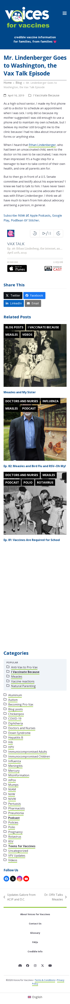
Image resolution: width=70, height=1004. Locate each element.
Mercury (14, 771)
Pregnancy (15, 832)
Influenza (51, 401)
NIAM (12, 789)
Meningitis (15, 766)
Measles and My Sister (20, 392)
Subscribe (10, 215)
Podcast (29, 408)
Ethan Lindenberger (42, 145)
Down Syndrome (19, 733)
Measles (11, 335)
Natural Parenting (23, 686)
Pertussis (14, 804)
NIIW (11, 794)
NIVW (12, 799)
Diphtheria (15, 723)
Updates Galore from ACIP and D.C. (20, 897)
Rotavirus (45, 482)
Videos (27, 335)
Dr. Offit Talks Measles (53, 897)
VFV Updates (16, 856)
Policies (13, 822)
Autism (13, 700)
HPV (11, 747)
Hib (10, 742)
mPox (12, 780)
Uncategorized (18, 851)
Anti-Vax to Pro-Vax (24, 667)
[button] (65, 13)
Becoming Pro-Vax (20, 704)
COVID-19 (14, 719)
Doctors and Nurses (21, 401)
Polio (28, 482)
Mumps (13, 785)
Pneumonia (16, 813)
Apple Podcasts (40, 215)
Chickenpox (16, 714)
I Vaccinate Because (46, 95)
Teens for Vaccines (21, 846)
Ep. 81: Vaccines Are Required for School (32, 540)
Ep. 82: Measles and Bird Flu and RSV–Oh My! (35, 466)
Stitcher (34, 220)
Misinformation (18, 775)
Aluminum (15, 695)
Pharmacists (16, 808)
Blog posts (14, 327)
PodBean (17, 220)
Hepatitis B (15, 737)
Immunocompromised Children (29, 756)
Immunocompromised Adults (27, 752)
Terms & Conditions (45, 980)
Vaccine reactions (22, 681)
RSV (10, 841)
